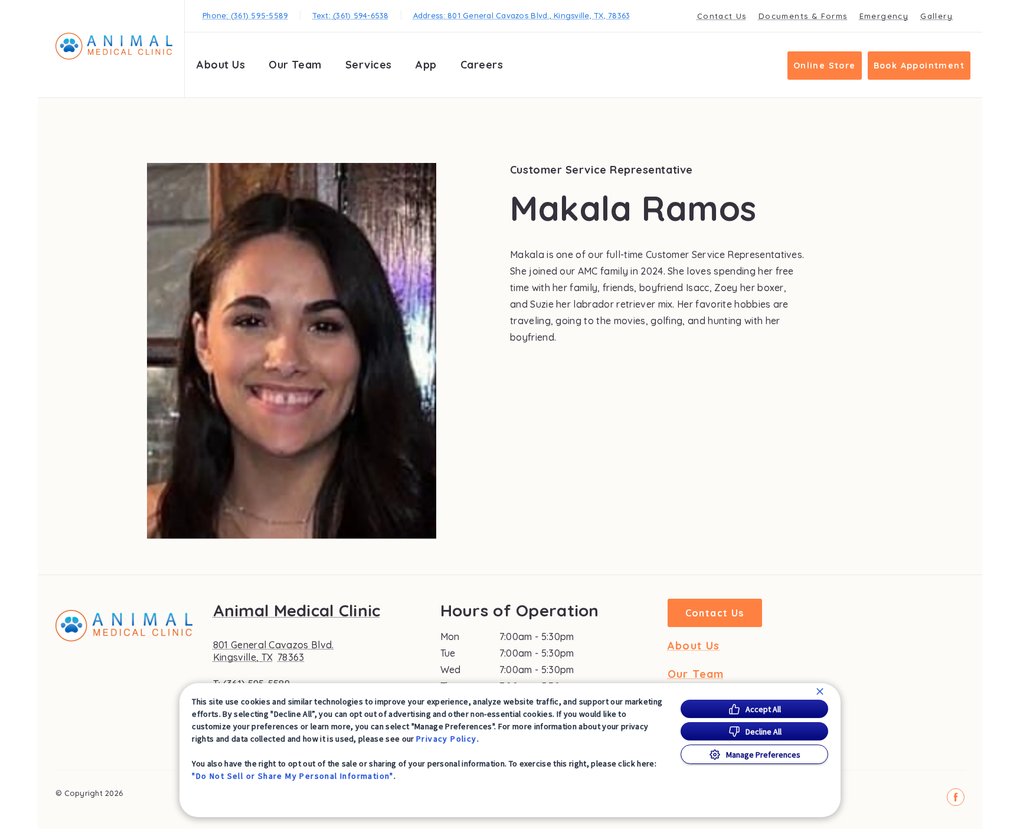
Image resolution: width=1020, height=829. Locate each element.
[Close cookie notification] (820, 691)
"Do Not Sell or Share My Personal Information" (292, 776)
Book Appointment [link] (919, 65)
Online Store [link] (824, 65)
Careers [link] (482, 64)
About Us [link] (221, 64)
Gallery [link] (936, 16)
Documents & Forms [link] (803, 16)
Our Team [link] (295, 64)
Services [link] (368, 64)
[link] (113, 46)
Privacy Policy (446, 738)
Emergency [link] (884, 16)
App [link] (426, 64)
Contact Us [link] (722, 16)
